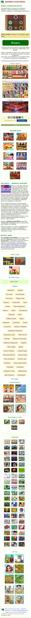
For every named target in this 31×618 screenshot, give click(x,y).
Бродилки (6, 322)
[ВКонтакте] (9, 118)
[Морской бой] (21, 533)
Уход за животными (20, 363)
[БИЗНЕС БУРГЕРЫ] (9, 146)
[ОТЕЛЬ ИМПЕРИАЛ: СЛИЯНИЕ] (9, 600)
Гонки (19, 314)
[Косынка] (21, 482)
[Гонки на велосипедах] (21, 447)
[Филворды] (14, 527)
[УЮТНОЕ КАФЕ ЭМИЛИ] (20, 408)
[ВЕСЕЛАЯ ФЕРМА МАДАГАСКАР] (19, 600)
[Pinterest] (17, 118)
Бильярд (11, 314)
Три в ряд (9, 294)
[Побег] (7, 544)
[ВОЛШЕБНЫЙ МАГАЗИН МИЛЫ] (15, 175)
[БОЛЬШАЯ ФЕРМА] (19, 569)
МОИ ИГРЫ (14, 281)
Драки (21, 347)
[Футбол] (21, 459)
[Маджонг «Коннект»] (14, 442)
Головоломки (20, 294)
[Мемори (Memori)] (14, 504)
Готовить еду (22, 359)
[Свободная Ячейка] (7, 487)
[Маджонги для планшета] (21, 442)
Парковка (7, 363)
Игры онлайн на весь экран (12, 609)
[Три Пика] (21, 487)
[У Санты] (7, 521)
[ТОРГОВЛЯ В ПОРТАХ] (20, 389)
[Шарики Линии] (21, 453)
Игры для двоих (9, 359)
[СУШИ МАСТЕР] (22, 146)
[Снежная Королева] (14, 521)
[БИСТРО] (9, 137)
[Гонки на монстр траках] (14, 447)
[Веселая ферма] (7, 422)
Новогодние (21, 375)
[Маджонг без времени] (7, 453)
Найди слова (20, 298)
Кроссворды (11, 347)
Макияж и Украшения (10, 342)
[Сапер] (14, 476)
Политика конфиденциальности (20, 610)
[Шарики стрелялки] (14, 453)
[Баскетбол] (14, 470)
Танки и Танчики (9, 351)
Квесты (5, 310)
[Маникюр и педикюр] (21, 527)
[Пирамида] (14, 487)
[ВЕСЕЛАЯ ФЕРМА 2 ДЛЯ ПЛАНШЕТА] (9, 579)
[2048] (14, 493)
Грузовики (10, 367)
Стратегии (7, 326)
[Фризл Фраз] (21, 499)
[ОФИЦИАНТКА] (9, 589)
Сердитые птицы (9, 371)
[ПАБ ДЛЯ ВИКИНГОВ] (9, 166)
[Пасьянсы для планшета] (7, 493)
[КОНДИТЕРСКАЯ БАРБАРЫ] (9, 156)
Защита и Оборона (20, 326)
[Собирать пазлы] (21, 510)
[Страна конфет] (14, 516)
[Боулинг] (7, 464)
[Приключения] (14, 544)
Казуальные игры (9, 334)
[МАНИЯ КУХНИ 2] (22, 156)
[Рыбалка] (7, 470)
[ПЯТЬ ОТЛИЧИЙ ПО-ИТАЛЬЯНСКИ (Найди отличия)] (20, 261)
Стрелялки (16, 322)
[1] (5, 121)
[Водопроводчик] (7, 527)
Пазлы (25, 322)
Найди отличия (11, 318)
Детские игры (22, 355)
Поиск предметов (19, 306)
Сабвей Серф (22, 351)
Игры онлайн (5, 34)
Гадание (23, 342)
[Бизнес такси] (14, 428)
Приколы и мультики (19, 338)
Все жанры (14, 379)
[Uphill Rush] (21, 493)
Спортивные (23, 310)
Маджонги (11, 290)
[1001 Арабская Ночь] (21, 516)
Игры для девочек (9, 355)
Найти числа (22, 334)
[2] (5, 121)
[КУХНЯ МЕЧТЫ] (8, 398)
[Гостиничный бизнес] (14, 422)
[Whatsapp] (22, 118)
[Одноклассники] (12, 118)
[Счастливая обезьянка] (7, 510)
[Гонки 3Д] (7, 459)
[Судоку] (7, 476)
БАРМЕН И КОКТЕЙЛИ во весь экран (15, 244)
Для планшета (9, 375)
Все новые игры (14, 277)
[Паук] (14, 482)
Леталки (6, 338)
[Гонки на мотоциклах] (7, 447)
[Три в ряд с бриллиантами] (21, 539)
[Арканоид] (14, 459)
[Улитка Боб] (7, 499)
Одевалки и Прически (15, 330)
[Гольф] (21, 464)
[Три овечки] (7, 482)
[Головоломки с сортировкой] (21, 544)
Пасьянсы (9, 298)
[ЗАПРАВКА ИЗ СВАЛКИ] (20, 398)
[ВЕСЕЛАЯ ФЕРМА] (19, 579)
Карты (13, 310)
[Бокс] (14, 464)
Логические (16, 302)
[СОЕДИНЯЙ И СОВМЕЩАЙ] (9, 559)
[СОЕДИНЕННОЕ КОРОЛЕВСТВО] (19, 559)
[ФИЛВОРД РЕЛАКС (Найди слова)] (8, 261)
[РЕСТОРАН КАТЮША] (8, 389)
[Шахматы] (14, 499)
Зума (25, 302)
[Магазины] (21, 422)
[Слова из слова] (14, 539)
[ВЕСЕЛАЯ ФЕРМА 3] (19, 589)
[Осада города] (7, 504)
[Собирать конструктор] (7, 516)
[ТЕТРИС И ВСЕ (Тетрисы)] (14, 270)
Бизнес (14, 34)
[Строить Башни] (21, 521)
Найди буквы (22, 371)
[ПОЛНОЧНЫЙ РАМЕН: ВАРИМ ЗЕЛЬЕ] (22, 166)
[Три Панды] (21, 476)
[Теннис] (21, 470)
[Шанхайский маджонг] (7, 442)
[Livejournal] (20, 118)
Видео (22, 318)
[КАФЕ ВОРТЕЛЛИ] (8, 408)
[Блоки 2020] (7, 533)
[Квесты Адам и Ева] (14, 510)
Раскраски (20, 367)
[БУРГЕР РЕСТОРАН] (22, 137)
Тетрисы (6, 302)
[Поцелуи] (14, 533)
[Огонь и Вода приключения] (7, 539)
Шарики (20, 290)
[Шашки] (21, 504)
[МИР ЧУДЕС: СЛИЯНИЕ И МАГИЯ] (9, 569)
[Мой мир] (14, 118)
